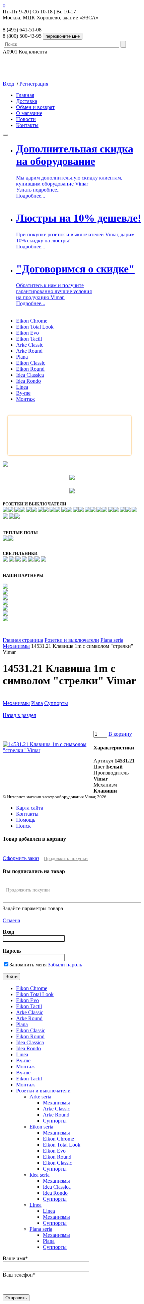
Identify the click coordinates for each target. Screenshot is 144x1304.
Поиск (23, 826)
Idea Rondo (28, 381)
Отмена (11, 920)
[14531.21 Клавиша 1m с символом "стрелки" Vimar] (48, 750)
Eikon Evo (27, 333)
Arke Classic (29, 345)
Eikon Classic (30, 363)
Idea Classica (30, 375)
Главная (25, 95)
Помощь (25, 820)
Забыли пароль (65, 964)
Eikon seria (41, 1127)
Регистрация (33, 84)
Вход (8, 84)
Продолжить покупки (66, 858)
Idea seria (39, 1175)
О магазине (29, 113)
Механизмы (16, 646)
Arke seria (40, 1096)
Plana (22, 357)
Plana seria (111, 640)
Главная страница (23, 640)
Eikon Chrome (31, 321)
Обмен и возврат (35, 107)
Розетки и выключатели (72, 640)
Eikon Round (30, 369)
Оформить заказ (21, 858)
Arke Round (29, 351)
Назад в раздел (19, 715)
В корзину (120, 734)
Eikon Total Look (35, 327)
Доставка (26, 101)
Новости (26, 119)
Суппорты (56, 703)
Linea (22, 387)
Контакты (27, 125)
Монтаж (25, 399)
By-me (23, 393)
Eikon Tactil (29, 339)
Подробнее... (30, 196)
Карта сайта (29, 808)
